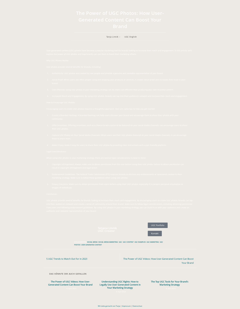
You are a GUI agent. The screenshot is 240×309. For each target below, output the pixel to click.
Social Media (92, 242)
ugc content (128, 242)
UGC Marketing (153, 242)
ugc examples (140, 242)
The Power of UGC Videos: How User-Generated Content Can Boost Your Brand (70, 283)
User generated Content (91, 245)
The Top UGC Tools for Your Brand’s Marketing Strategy (169, 283)
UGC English (130, 36)
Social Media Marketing (108, 242)
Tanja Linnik (112, 36)
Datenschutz (137, 306)
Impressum (126, 306)
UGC (120, 242)
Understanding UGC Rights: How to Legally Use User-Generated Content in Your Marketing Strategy (120, 284)
